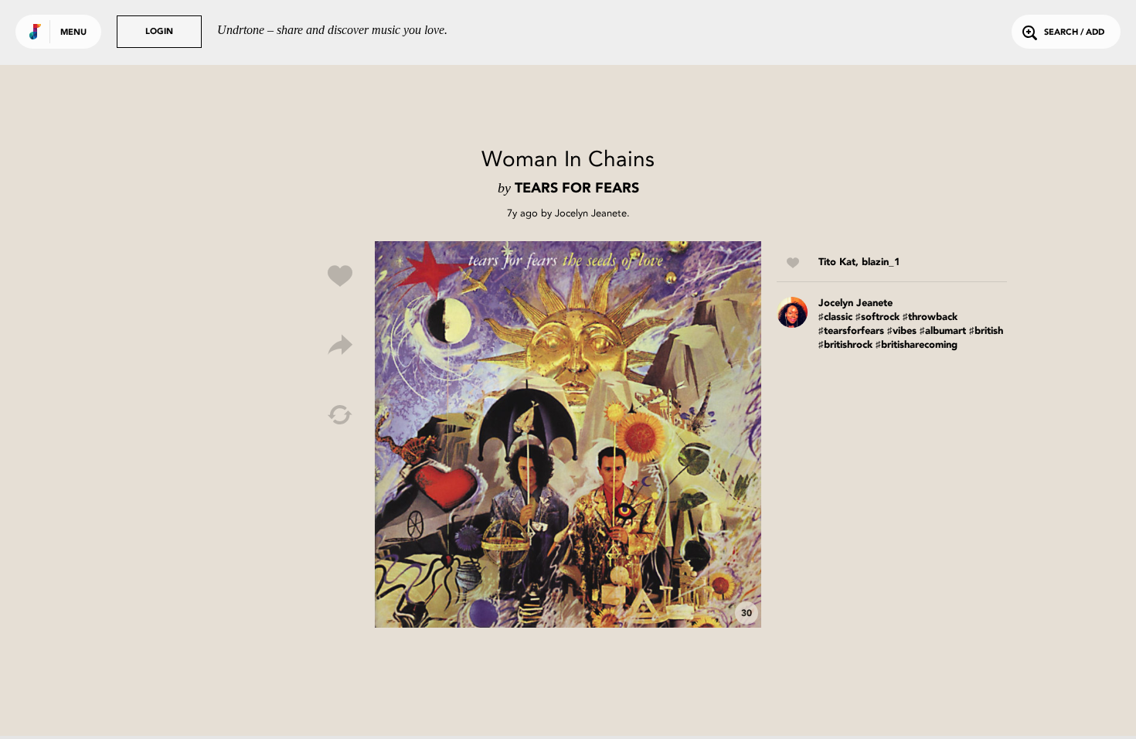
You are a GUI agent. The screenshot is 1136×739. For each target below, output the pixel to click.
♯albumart (943, 331)
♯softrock (877, 317)
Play (568, 434)
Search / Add (1074, 33)
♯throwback (930, 317)
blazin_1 (881, 262)
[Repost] (340, 415)
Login (159, 32)
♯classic (835, 317)
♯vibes (902, 331)
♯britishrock (845, 345)
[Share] (340, 345)
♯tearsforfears (851, 331)
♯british (986, 331)
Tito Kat (836, 262)
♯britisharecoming (916, 345)
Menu (73, 33)
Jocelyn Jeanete (591, 213)
